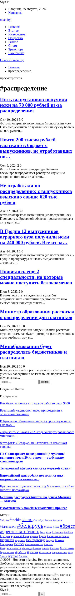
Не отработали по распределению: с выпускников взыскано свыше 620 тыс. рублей (36, 194)
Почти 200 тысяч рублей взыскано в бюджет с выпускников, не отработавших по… (36, 148)
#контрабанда (35, 540)
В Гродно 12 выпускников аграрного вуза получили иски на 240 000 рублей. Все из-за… (34, 236)
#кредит (50, 540)
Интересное (16, 34)
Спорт (12, 45)
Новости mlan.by (12, 60)
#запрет (65, 536)
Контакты (15, 12)
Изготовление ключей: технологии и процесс (33, 508)
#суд (70, 552)
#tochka (15, 520)
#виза (42, 532)
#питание (54, 548)
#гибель (68, 532)
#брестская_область (19, 531)
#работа (20, 552)
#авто (27, 519)
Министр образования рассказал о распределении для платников (37, 314)
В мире (13, 30)
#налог (48, 544)
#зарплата (7, 540)
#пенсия (36, 548)
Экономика (16, 53)
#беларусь (30, 525)
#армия (48, 520)
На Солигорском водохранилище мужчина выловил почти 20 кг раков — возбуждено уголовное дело (32, 457)
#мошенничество (34, 544)
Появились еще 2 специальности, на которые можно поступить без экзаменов (36, 277)
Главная (14, 27)
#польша (67, 548)
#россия (32, 552)
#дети (42, 536)
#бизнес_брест (51, 527)
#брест (67, 526)
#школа (23, 556)
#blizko (4, 520)
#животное (54, 536)
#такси (3, 556)
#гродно (5, 536)
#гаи (48, 532)
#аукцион (57, 520)
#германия (57, 532)
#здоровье (20, 540)
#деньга (34, 536)
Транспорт (15, 49)
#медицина (6, 544)
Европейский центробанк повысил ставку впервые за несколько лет (32, 477)
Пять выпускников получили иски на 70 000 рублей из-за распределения (33, 105)
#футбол (13, 556)
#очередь (27, 548)
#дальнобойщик (20, 536)
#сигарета (45, 552)
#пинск (45, 548)
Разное (13, 42)
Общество (15, 38)
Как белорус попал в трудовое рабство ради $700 (35, 403)
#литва (59, 540)
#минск (19, 544)
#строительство (59, 552)
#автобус (38, 520)
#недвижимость (10, 548)
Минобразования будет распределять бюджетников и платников (33, 352)
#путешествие (7, 552)
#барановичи (8, 526)
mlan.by (5, 19)
